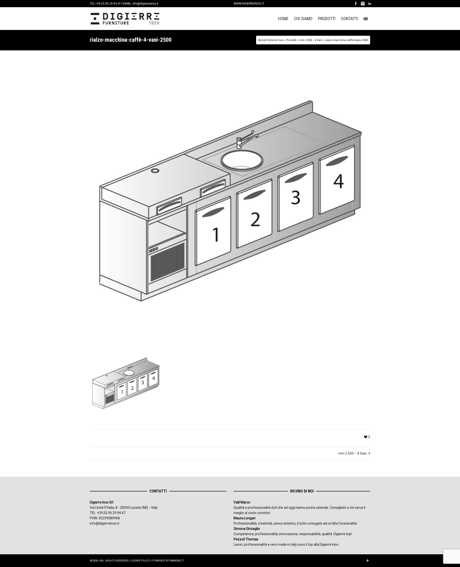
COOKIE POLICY (140, 560)
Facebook (356, 3)
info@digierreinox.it (145, 3)
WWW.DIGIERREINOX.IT (249, 3)
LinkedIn (370, 3)
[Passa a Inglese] (365, 18)
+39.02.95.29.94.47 (108, 3)
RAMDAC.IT (177, 560)
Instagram (363, 3)
